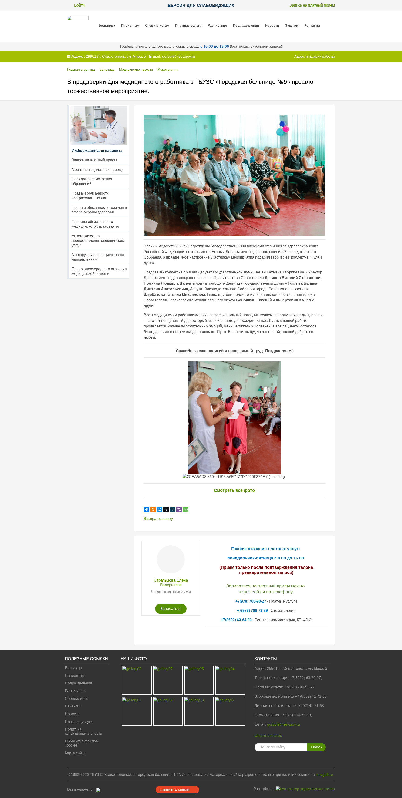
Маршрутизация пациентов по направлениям (98, 257)
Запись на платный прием (312, 5)
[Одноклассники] (153, 509)
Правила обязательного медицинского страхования (95, 224)
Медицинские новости (136, 69)
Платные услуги (188, 25)
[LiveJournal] (172, 509)
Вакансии (73, 706)
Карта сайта (75, 753)
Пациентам (130, 25)
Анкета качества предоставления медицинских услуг (98, 240)
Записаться (170, 608)
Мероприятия (167, 69)
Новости (272, 25)
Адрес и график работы (314, 56)
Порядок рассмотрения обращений (92, 181)
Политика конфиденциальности (83, 731)
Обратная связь (268, 735)
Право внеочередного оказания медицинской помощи (99, 271)
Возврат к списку (158, 519)
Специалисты (77, 698)
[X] (166, 509)
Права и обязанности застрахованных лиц (90, 195)
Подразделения (246, 25)
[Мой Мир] (159, 509)
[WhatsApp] (185, 509)
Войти (79, 5)
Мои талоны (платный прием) (97, 170)
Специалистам (157, 25)
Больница (107, 25)
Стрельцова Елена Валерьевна (171, 582)
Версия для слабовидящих (201, 5)
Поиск (316, 747)
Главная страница (81, 69)
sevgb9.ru (325, 775)
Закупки (291, 25)
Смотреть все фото (234, 490)
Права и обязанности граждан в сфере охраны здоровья (99, 209)
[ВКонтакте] (146, 509)
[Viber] (179, 509)
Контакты (312, 25)
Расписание (217, 25)
